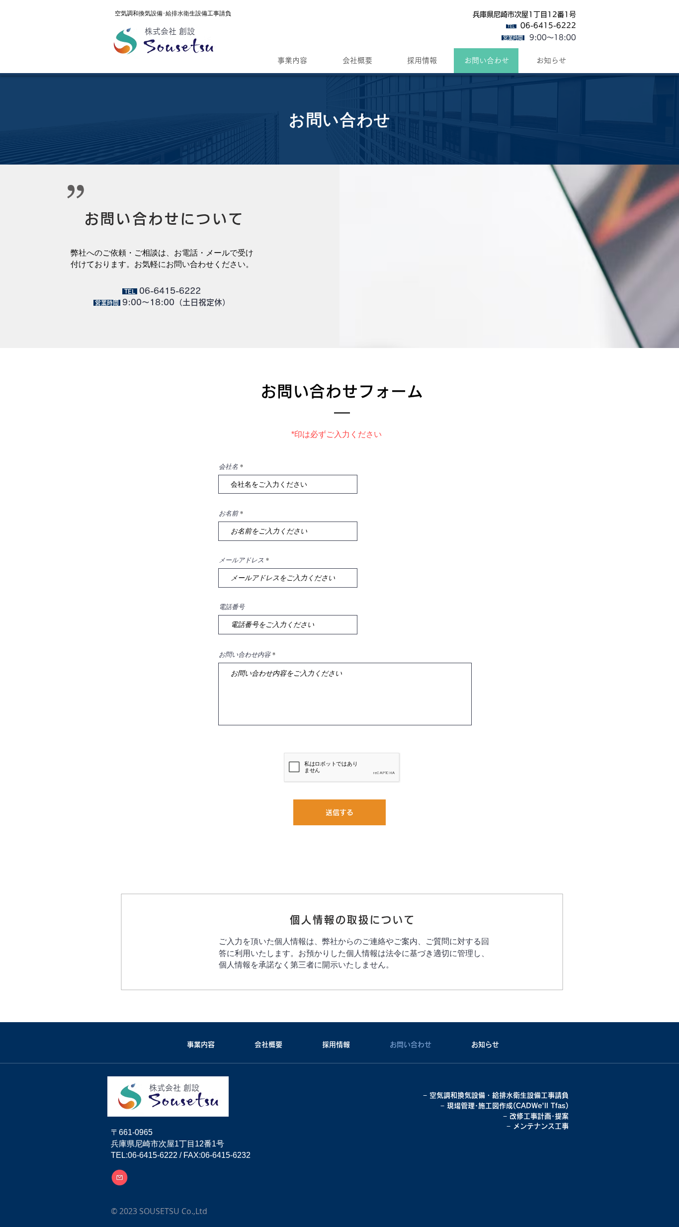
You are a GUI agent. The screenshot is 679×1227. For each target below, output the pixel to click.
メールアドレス (241, 560)
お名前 (228, 513)
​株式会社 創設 (170, 31)
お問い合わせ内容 (244, 654)
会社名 (228, 466)
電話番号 (232, 607)
